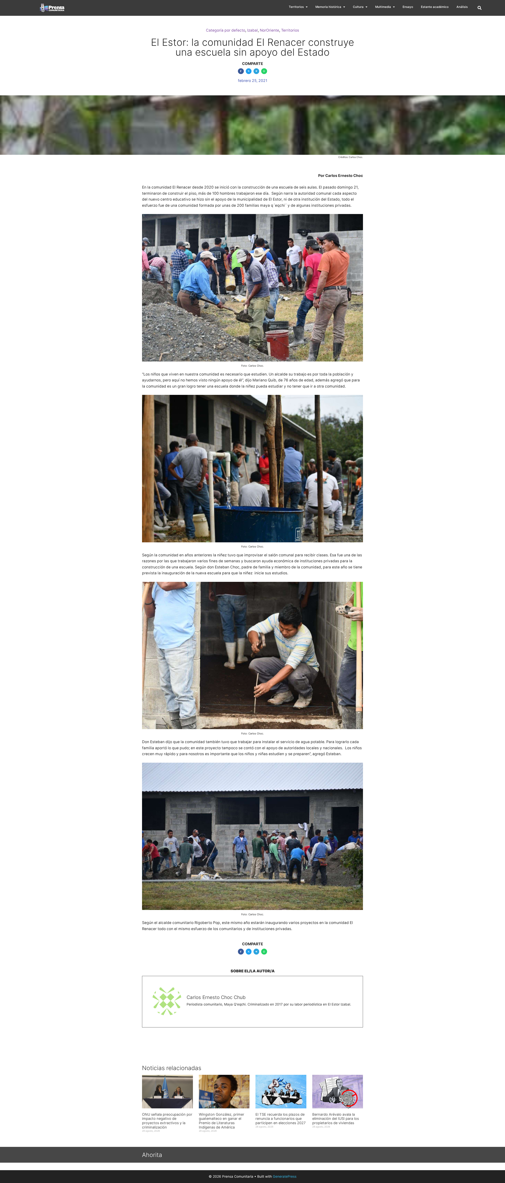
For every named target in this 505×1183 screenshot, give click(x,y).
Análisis (462, 7)
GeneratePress (284, 1176)
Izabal (252, 30)
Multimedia (383, 7)
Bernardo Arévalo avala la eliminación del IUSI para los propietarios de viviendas (335, 1118)
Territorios (296, 7)
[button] (479, 8)
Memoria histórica (328, 7)
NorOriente (269, 30)
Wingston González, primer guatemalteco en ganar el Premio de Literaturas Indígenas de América (221, 1120)
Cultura (358, 7)
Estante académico (435, 7)
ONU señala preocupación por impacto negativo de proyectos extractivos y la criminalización (167, 1120)
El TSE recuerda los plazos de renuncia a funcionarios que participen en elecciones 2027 (280, 1118)
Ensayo (408, 7)
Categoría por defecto (225, 30)
